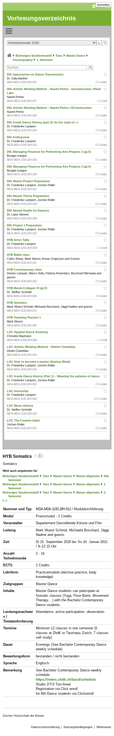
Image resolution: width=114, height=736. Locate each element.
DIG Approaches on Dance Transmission (35, 74)
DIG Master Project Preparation (29, 181)
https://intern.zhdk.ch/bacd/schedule (66, 679)
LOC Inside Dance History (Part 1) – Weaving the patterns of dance (53, 376)
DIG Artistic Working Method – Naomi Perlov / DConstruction (50, 107)
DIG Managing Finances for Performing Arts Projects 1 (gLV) (49, 151)
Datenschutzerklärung (45, 727)
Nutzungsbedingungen (78, 727)
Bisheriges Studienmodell (34, 55)
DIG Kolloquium (18, 137)
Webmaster (104, 727)
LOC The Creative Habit (24, 420)
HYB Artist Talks (18, 239)
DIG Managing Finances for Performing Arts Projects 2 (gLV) (49, 166)
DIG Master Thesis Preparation (28, 196)
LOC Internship (18, 391)
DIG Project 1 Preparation (25, 225)
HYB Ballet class (18, 254)
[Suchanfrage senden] (90, 67)
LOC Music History (20, 405)
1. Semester (45, 59)
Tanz (59, 55)
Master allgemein (88, 476)
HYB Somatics (17, 302)
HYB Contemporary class (25, 269)
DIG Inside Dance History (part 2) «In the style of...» (43, 122)
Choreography (22, 59)
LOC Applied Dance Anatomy (28, 332)
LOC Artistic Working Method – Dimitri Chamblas (41, 346)
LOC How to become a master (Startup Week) (39, 361)
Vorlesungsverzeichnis (41, 18)
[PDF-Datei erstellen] (40, 456)
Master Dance (75, 55)
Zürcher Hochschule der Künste (23, 715)
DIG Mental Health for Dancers (28, 210)
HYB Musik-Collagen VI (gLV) (27, 288)
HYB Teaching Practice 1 (24, 317)
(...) (5, 500)
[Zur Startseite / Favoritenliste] (9, 55)
